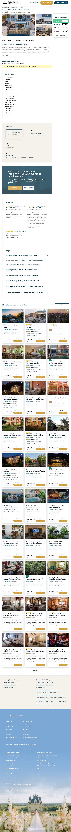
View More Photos (46, 15)
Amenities (11, 40)
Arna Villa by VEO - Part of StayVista (10, 470)
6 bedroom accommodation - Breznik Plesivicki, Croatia (17, 749)
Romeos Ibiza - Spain (10, 765)
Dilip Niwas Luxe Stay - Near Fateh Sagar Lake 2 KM (34, 362)
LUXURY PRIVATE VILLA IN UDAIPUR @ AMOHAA (56, 542)
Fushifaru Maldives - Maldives (12, 768)
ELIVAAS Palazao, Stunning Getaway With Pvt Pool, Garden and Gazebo (34, 434)
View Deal (17, 340)
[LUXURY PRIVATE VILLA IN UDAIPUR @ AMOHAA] (58, 532)
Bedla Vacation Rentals (9, 682)
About (4, 40)
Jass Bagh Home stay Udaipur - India (45, 763)
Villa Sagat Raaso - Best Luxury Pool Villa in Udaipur (12, 362)
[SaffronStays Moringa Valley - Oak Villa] (35, 316)
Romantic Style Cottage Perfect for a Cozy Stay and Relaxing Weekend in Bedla (34, 614)
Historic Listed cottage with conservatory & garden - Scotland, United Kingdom (22, 757)
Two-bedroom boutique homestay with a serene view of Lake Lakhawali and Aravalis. (12, 542)
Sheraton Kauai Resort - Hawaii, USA (13, 755)
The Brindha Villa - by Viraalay (57, 470)
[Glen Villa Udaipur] (13, 496)
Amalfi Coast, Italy (27, 732)
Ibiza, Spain (25, 729)
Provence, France (9, 732)
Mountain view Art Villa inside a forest (12, 326)
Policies (18, 40)
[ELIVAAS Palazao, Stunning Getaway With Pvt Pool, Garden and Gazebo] (35, 424)
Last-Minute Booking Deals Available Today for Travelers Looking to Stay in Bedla (57, 614)
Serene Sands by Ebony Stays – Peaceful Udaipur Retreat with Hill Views (12, 434)
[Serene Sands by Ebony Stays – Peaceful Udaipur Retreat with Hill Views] (13, 424)
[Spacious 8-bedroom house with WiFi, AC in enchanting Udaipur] (58, 424)
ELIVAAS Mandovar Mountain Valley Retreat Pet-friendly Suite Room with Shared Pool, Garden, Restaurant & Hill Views (12, 398)
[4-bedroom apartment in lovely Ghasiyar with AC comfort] (35, 568)
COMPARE (64, 21)
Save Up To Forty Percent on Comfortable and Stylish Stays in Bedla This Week (35, 650)
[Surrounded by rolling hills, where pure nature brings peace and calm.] (35, 532)
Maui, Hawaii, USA (9, 726)
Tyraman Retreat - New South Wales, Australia (47, 755)
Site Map (23, 788)
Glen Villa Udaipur (8, 506)
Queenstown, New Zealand (11, 737)
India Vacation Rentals (8, 687)
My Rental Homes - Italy (11, 760)
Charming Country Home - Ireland (44, 752)
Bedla (22, 7)
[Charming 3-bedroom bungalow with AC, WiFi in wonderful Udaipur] (35, 460)
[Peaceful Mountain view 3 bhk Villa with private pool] (58, 496)
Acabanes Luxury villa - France (12, 752)
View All (24, 739)
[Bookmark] (4, 15)
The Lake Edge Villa (31, 506)
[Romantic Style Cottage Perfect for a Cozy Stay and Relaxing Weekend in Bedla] (35, 604)
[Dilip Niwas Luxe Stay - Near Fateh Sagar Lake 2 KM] (35, 352)
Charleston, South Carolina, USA (30, 737)
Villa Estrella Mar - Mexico (42, 757)
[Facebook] (6, 773)
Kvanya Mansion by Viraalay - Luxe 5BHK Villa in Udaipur (57, 362)
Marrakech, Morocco (27, 726)
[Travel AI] (8, 783)
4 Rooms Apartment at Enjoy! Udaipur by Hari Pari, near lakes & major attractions (12, 578)
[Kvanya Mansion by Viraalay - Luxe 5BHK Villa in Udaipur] (58, 352)
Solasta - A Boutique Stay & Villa (57, 398)
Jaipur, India (8, 734)
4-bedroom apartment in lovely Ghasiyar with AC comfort (34, 578)
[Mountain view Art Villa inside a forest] (13, 316)
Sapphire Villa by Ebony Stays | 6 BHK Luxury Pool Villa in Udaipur (35, 398)
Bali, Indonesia (9, 729)
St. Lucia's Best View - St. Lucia (43, 760)
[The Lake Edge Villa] (35, 496)
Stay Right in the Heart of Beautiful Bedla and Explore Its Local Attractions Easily (12, 650)
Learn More (14, 188)
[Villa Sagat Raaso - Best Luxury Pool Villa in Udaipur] (13, 352)
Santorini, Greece (9, 724)
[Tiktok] (11, 773)
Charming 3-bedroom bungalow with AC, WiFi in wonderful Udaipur (35, 470)
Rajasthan (16, 7)
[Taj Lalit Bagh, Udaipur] (58, 316)
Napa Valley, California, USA (29, 721)
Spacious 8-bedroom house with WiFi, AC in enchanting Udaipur (58, 434)
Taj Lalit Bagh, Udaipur (55, 326)
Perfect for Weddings (15, 790)
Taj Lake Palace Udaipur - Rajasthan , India (46, 765)
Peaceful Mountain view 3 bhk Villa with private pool (57, 506)
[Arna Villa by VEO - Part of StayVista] (13, 460)
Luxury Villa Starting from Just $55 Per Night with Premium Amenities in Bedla (11, 614)
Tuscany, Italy (9, 721)
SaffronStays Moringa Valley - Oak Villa (34, 326)
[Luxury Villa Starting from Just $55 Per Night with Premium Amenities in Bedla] (13, 604)
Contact (32, 40)
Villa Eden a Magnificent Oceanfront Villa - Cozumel (16, 763)
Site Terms (17, 788)
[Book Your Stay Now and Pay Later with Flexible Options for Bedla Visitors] (58, 640)
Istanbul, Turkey (26, 734)
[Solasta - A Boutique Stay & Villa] (58, 388)
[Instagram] (16, 773)
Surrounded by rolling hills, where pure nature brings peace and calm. (35, 542)
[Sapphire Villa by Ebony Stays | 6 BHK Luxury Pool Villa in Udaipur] (35, 388)
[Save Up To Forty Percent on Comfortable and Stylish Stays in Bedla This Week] (35, 640)
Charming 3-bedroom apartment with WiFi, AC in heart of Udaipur (57, 578)
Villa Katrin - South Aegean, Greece (44, 749)
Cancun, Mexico (26, 724)
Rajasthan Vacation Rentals (10, 685)
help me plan (46, 2)
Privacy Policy (9, 788)
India (11, 7)
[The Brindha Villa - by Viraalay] (58, 460)
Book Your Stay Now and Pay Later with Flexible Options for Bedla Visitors (57, 650)
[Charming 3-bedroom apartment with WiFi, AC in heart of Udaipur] (58, 568)
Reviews (25, 40)
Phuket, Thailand (9, 739)
